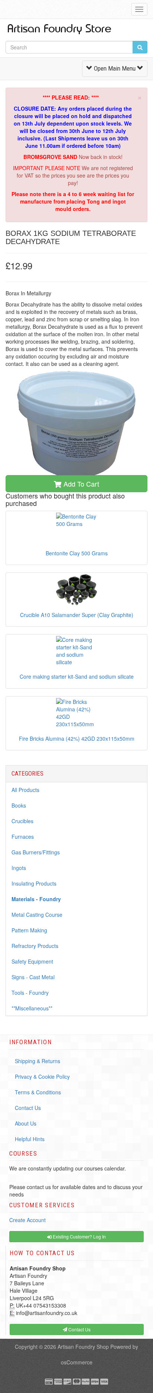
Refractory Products (35, 945)
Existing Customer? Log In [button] (79, 1236)
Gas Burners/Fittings (36, 852)
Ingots (19, 867)
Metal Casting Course (37, 914)
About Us (25, 1123)
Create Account (27, 1220)
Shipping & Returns (37, 1061)
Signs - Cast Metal (33, 977)
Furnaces (23, 836)
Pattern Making (29, 930)
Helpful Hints (30, 1139)
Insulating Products (34, 883)
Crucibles (22, 821)
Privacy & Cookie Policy (42, 1076)
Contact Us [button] (79, 1329)
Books (19, 805)
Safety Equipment (32, 961)
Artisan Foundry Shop (83, 1346)
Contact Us (28, 1107)
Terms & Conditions (38, 1092)
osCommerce (76, 1362)
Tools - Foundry (30, 992)
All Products (25, 789)
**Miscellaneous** (32, 1008)
